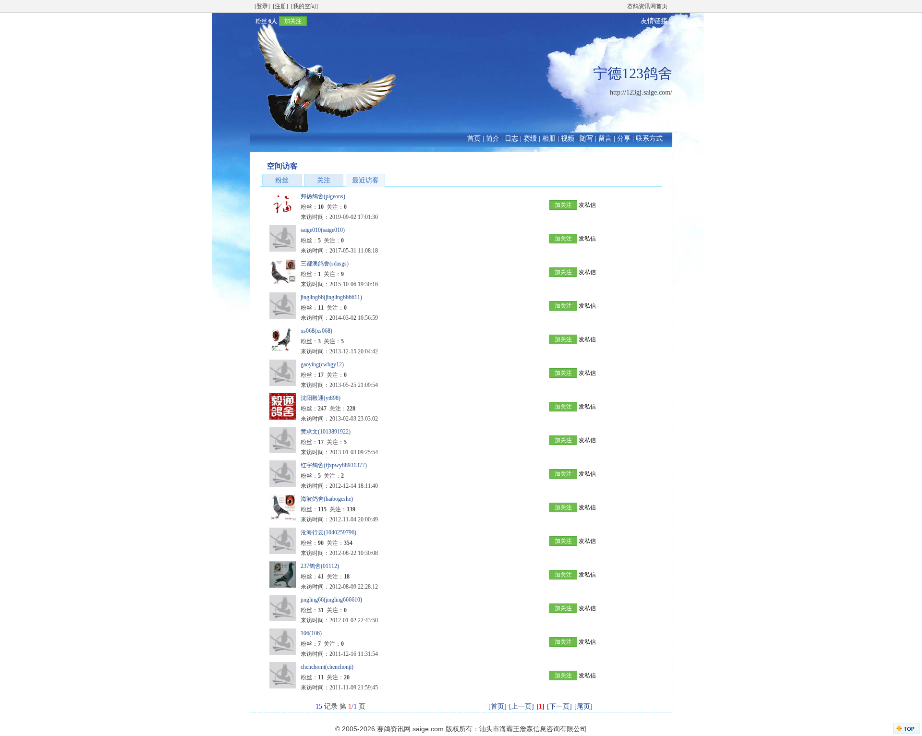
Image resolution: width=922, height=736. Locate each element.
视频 (567, 138)
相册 (549, 138)
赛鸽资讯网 (394, 729)
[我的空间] (304, 6)
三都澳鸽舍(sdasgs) (325, 263)
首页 (474, 138)
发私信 (587, 205)
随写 (586, 138)
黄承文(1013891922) (326, 431)
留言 (605, 138)
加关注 (293, 21)
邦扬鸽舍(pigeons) (323, 196)
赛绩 (530, 138)
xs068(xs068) (316, 330)
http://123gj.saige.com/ (641, 92)
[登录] (262, 6)
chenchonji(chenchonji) (327, 667)
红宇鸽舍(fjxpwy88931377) (334, 465)
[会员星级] (252, 20)
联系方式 (649, 138)
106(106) (311, 633)
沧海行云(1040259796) (328, 532)
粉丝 (282, 180)
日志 (511, 138)
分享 (624, 138)
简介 (492, 138)
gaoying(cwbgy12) (322, 364)
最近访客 (365, 180)
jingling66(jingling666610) (331, 599)
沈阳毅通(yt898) (320, 398)
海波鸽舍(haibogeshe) (327, 498)
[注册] (280, 6)
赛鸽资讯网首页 (647, 6)
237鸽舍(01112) (320, 566)
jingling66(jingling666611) (331, 297)
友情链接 (654, 20)
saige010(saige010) (323, 230)
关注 (323, 180)
